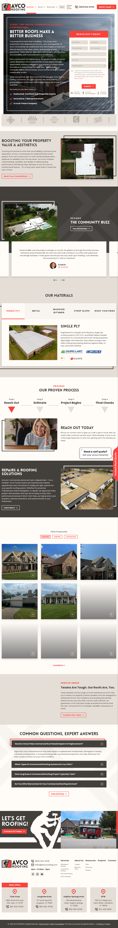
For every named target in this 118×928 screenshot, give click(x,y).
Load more (58, 665)
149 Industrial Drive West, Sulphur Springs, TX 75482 (73, 903)
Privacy (101, 924)
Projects (102, 860)
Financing (89, 867)
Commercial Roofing (65, 870)
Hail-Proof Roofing (66, 874)
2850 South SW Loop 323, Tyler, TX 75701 (15, 901)
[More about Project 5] (59, 601)
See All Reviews (80, 228)
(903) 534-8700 (86, 7)
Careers (77, 864)
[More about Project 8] (59, 640)
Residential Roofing (64, 865)
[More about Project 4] (20, 601)
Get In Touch (105, 7)
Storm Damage (66, 876)
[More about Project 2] (59, 562)
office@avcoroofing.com (46, 864)
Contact (112, 860)
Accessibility (59, 924)
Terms (81, 78)
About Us (79, 860)
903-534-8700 (16, 906)
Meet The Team (77, 868)
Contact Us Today (13, 831)
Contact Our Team (72, 715)
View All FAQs (57, 794)
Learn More (9, 507)
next (62, 280)
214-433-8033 (105, 909)
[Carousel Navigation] (59, 280)
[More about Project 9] (98, 640)
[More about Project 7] (20, 640)
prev (55, 280)
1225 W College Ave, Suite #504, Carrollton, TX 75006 (103, 903)
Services (30, 7)
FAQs (87, 864)
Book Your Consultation (15, 176)
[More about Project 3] (98, 562)
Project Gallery (62, 6)
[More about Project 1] (20, 562)
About (40, 7)
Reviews (88, 870)
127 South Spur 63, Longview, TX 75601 (44, 901)
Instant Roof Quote (69, 7)
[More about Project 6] (98, 601)
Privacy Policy (44, 924)
